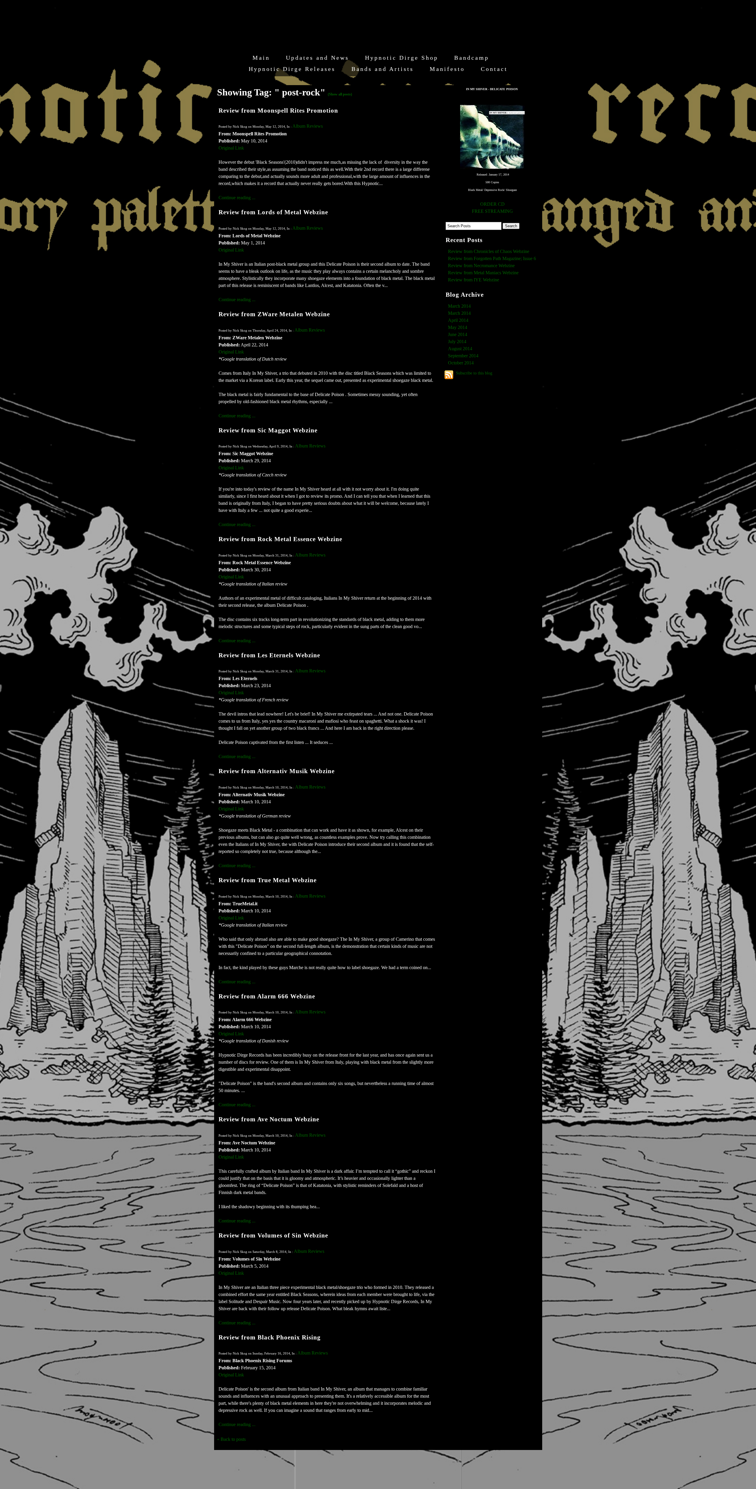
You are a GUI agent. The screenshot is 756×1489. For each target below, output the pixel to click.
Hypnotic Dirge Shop (401, 57)
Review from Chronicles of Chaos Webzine (488, 251)
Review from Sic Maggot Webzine (268, 430)
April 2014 (458, 320)
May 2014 (457, 327)
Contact (494, 69)
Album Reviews (307, 126)
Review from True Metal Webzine (268, 880)
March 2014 (459, 306)
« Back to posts (231, 1439)
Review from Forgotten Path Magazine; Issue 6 (492, 258)
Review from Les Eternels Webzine (269, 655)
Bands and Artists (382, 69)
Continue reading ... (237, 197)
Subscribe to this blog (474, 373)
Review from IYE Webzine (473, 279)
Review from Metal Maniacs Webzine (483, 272)
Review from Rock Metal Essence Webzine (280, 539)
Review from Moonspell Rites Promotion (278, 110)
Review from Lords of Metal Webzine (273, 212)
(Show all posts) (340, 94)
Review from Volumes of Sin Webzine (273, 1235)
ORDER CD (492, 204)
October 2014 (461, 362)
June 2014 (457, 334)
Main (261, 57)
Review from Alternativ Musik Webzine (277, 771)
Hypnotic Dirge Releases (292, 69)
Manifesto (447, 69)
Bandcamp (471, 57)
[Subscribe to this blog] (449, 374)
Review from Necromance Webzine (481, 265)
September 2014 (463, 355)
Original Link (231, 147)
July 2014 (457, 341)
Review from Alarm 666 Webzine (267, 996)
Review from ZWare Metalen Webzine (274, 314)
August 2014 (460, 348)
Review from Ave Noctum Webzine (269, 1119)
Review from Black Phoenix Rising (270, 1337)
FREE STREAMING (492, 211)
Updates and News (317, 57)
